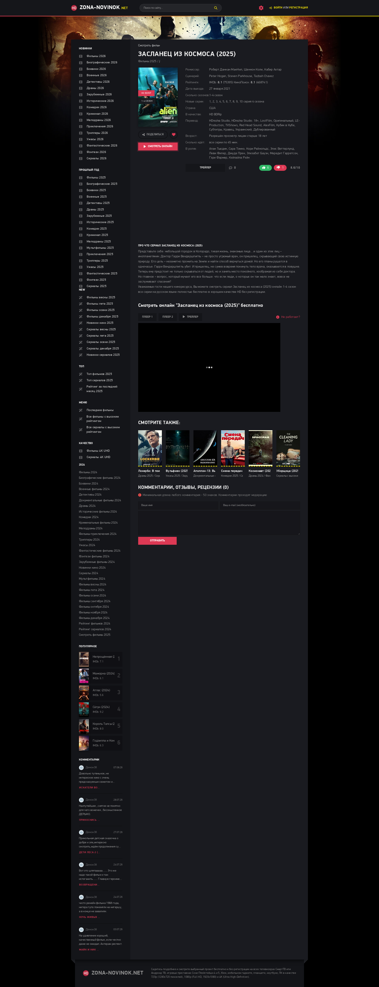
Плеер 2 (167, 317)
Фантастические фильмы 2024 (99, 550)
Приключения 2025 (100, 254)
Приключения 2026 (100, 126)
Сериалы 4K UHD (98, 457)
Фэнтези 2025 (96, 280)
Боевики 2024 (88, 483)
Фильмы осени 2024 (92, 595)
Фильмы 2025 (96, 177)
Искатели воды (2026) (90, 787)
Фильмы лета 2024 (91, 590)
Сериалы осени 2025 (101, 342)
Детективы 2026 (98, 82)
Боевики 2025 (96, 190)
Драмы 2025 (95, 209)
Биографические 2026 (102, 62)
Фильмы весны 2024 (92, 584)
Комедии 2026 (97, 107)
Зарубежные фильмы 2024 (97, 562)
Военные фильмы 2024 (94, 489)
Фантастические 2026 (102, 145)
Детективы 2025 (98, 203)
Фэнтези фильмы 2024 (94, 556)
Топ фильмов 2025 (99, 374)
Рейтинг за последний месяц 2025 (101, 389)
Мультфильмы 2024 (92, 578)
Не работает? (290, 317)
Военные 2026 (97, 75)
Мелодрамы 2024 (90, 528)
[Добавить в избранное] (174, 135)
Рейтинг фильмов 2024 (94, 623)
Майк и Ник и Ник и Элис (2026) (90, 949)
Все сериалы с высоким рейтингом (103, 429)
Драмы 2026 (95, 88)
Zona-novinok (104, 7)
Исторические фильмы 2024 (98, 511)
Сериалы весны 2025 (101, 329)
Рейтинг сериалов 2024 (95, 629)
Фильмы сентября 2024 (94, 601)
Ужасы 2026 (95, 139)
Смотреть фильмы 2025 (94, 635)
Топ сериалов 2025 (100, 380)
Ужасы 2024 (87, 545)
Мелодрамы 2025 (99, 241)
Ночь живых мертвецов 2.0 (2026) (90, 917)
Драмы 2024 (87, 506)
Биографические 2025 (102, 184)
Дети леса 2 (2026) (90, 852)
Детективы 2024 (90, 494)
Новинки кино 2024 (92, 567)
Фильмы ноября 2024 (93, 612)
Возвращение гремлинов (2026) (90, 885)
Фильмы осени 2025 (100, 310)
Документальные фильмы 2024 (100, 500)
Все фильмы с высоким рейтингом (102, 419)
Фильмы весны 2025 (101, 297)
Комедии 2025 (97, 228)
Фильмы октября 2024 (94, 607)
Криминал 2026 (97, 114)
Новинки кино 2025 (100, 323)
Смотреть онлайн (160, 146)
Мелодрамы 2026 (99, 120)
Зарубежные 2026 (99, 94)
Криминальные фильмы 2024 (98, 522)
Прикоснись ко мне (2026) (90, 820)
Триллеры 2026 (97, 133)
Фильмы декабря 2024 (94, 618)
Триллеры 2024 (89, 539)
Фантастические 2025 (102, 273)
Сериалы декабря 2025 (103, 348)
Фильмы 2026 (96, 56)
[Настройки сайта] (261, 8)
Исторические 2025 (100, 222)
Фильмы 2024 (88, 472)
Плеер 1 (147, 317)
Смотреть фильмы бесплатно (157, 45)
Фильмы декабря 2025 (102, 316)
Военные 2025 (97, 196)
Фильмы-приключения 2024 (97, 534)
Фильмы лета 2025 (100, 303)
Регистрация (298, 7)
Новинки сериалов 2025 (103, 355)
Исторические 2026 (100, 101)
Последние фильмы (100, 410)
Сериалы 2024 (88, 573)
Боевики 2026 (96, 69)
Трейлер (205, 167)
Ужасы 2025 (95, 267)
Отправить (157, 540)
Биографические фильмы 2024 (99, 478)
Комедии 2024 (89, 517)
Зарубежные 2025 (99, 216)
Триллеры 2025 (97, 260)
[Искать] (216, 8)
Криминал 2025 (97, 235)
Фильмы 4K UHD (98, 451)
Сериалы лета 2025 (100, 335)
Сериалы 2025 (96, 286)
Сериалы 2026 (96, 158)
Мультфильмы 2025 (100, 248)
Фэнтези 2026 (96, 152)
